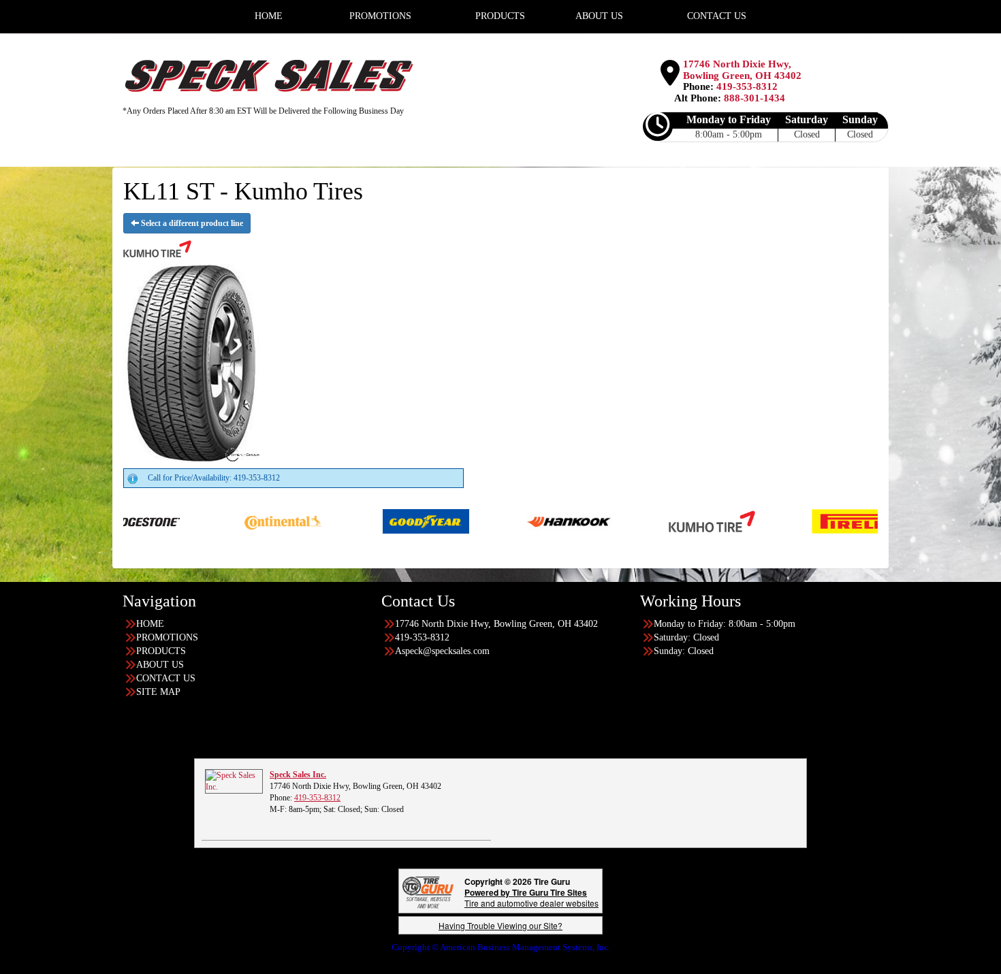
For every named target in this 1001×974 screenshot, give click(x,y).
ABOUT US (160, 665)
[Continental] (231, 520)
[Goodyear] (374, 520)
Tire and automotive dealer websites (531, 897)
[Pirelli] (803, 520)
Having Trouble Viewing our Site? (500, 925)
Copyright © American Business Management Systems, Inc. (501, 947)
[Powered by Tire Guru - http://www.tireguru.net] (428, 891)
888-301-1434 (754, 98)
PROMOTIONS (167, 637)
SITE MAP (158, 692)
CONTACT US (165, 678)
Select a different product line (191, 223)
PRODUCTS (161, 651)
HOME (150, 624)
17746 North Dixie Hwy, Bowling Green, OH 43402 (742, 70)
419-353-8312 (747, 86)
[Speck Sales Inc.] (234, 780)
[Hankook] (517, 520)
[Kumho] (660, 520)
